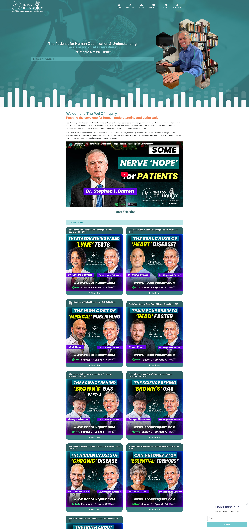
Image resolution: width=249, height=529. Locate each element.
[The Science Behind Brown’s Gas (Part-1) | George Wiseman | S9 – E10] (154, 380)
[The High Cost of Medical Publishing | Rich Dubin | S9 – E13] (94, 308)
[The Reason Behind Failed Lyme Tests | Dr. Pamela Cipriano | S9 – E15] (94, 236)
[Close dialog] (247, 504)
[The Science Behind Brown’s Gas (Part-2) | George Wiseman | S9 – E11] (94, 380)
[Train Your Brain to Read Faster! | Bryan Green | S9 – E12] (154, 308)
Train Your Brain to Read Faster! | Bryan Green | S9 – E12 (153, 304)
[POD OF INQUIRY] (27, 2)
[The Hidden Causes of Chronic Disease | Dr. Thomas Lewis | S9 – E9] (94, 452)
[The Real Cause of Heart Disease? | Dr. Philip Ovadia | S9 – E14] (154, 236)
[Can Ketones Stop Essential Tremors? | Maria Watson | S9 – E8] (154, 452)
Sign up (227, 524)
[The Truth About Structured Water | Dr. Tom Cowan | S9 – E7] (94, 524)
